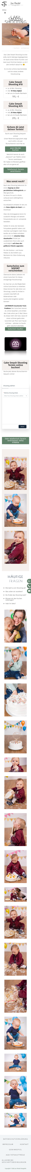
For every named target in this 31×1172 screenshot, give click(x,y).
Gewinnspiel (15, 1150)
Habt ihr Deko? (10, 603)
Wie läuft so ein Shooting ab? (15, 588)
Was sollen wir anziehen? (14, 591)
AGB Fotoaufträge (15, 1155)
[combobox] (14, 396)
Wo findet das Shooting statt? (15, 595)
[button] (5, 12)
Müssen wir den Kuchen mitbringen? (13, 599)
